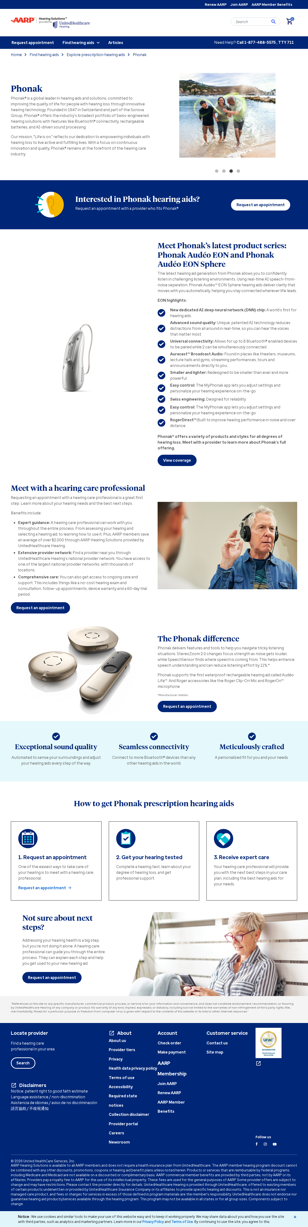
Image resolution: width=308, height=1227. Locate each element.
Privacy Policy (153, 1221)
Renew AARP (215, 4)
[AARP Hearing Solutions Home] (50, 22)
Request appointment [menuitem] (33, 42)
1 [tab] (216, 170)
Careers (116, 1133)
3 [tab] (231, 170)
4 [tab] (238, 170)
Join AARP (239, 4)
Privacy (116, 1059)
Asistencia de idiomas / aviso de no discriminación (54, 1102)
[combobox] (255, 22)
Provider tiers (122, 1049)
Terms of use (122, 1077)
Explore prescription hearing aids (96, 54)
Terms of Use (182, 1221)
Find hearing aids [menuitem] (78, 42)
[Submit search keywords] (273, 21)
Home (16, 54)
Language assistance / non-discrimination (48, 1096)
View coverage (177, 460)
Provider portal (123, 1123)
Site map (214, 1052)
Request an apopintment (261, 204)
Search (23, 1063)
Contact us (217, 1043)
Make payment (172, 1052)
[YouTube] (274, 1144)
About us (117, 1040)
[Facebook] (257, 1144)
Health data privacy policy (133, 1068)
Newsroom (119, 1142)
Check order (169, 1043)
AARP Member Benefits (272, 4)
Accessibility (121, 1086)
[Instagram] (265, 1144)
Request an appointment (40, 607)
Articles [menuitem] (115, 42)
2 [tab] (223, 170)
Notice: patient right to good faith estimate (49, 1091)
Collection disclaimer (129, 1114)
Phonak (140, 54)
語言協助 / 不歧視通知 (30, 1108)
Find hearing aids (44, 54)
